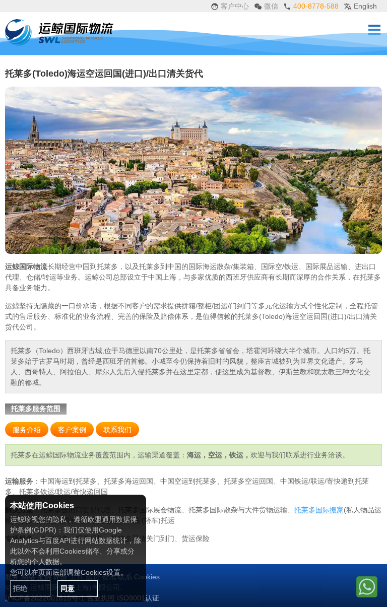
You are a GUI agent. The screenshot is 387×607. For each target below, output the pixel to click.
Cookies (147, 577)
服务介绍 (27, 430)
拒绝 (20, 588)
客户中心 (234, 6)
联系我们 (117, 430)
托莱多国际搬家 (319, 510)
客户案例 (72, 430)
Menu (374, 29)
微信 (270, 6)
